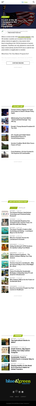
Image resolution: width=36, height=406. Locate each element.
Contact (23, 396)
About (17, 396)
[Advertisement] (18, 86)
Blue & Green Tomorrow (14, 32)
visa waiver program (24, 37)
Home (11, 396)
